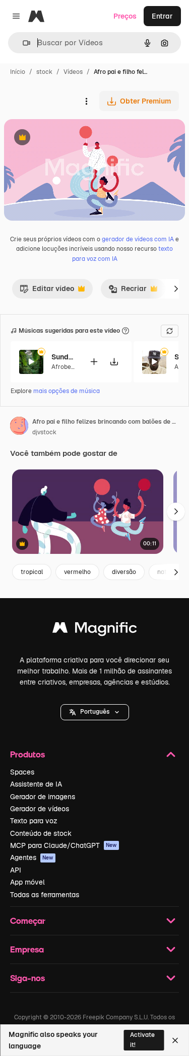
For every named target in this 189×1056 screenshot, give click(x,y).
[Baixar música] (114, 361)
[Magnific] (94, 630)
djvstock (44, 432)
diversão (124, 572)
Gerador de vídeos (39, 808)
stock (44, 72)
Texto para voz (33, 820)
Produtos (27, 754)
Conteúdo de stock (41, 833)
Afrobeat (64, 367)
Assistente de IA (36, 784)
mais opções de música (66, 391)
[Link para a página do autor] (19, 427)
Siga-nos (27, 978)
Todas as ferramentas (44, 894)
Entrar (162, 16)
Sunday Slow (64, 356)
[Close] (175, 1040)
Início (17, 72)
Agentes (31, 857)
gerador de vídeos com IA (138, 239)
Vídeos (73, 72)
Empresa (27, 949)
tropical (32, 572)
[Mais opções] (86, 101)
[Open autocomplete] (22, 43)
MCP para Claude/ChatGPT (63, 845)
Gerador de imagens (42, 796)
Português (94, 712)
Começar (27, 920)
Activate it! (142, 1039)
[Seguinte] (176, 288)
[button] (94, 712)
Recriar (127, 291)
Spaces (22, 772)
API (15, 870)
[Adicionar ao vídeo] (94, 361)
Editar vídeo (47, 291)
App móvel (27, 882)
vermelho (77, 572)
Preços (125, 16)
